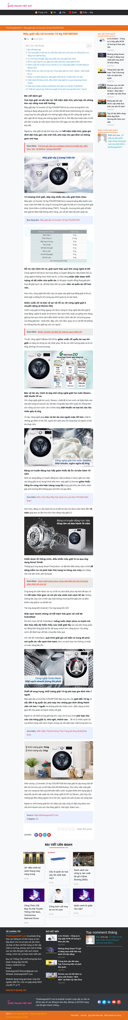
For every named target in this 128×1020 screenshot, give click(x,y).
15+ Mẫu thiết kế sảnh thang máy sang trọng (32, 871)
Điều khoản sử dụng (112, 1015)
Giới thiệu (75, 1015)
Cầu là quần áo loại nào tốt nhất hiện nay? (58, 875)
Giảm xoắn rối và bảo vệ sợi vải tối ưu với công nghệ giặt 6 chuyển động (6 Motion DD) (58, 66)
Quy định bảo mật (95, 1015)
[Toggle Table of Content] (87, 46)
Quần (74, 12)
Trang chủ (42, 12)
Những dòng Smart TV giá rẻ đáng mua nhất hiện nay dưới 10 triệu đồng (115, 58)
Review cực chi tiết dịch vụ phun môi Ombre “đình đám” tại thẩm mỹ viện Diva (116, 89)
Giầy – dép (88, 12)
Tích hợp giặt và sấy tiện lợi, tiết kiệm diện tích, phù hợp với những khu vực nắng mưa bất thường (58, 54)
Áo (55, 12)
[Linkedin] (109, 1002)
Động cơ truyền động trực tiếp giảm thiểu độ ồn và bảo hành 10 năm (55, 77)
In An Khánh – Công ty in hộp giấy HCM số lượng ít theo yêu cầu (116, 43)
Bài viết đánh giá (34, 49)
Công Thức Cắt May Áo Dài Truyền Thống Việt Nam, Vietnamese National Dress (33, 912)
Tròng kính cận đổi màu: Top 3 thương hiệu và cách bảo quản (115, 74)
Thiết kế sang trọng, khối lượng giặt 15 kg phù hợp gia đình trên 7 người (57, 89)
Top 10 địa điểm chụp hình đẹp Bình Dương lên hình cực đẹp (116, 117)
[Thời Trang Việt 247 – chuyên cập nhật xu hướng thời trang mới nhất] (19, 5)
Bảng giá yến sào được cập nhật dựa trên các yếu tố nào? (116, 103)
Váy (64, 12)
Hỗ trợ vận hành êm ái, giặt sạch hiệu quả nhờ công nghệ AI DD (54, 62)
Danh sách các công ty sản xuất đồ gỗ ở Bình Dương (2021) (82, 875)
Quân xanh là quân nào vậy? (83, 907)
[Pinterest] (119, 1002)
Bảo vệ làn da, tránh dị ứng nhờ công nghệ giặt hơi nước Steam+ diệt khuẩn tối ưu (59, 72)
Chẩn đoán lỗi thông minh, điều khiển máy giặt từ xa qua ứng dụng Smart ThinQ (57, 81)
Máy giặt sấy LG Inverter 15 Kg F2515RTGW (60, 220)
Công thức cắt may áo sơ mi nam (58, 908)
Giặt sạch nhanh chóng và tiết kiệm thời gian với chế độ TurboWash (55, 86)
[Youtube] (114, 1002)
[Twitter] (104, 1002)
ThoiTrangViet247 (14, 28)
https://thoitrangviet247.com (46, 815)
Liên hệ (83, 1015)
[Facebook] (99, 1002)
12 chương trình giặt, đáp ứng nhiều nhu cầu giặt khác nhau (52, 59)
